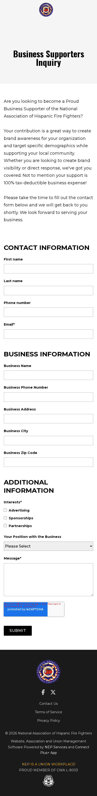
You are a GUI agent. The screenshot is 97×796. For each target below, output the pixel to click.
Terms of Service (48, 712)
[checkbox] (48, 518)
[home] (46, 9)
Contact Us (48, 703)
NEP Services (56, 747)
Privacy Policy (48, 720)
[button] (58, 9)
